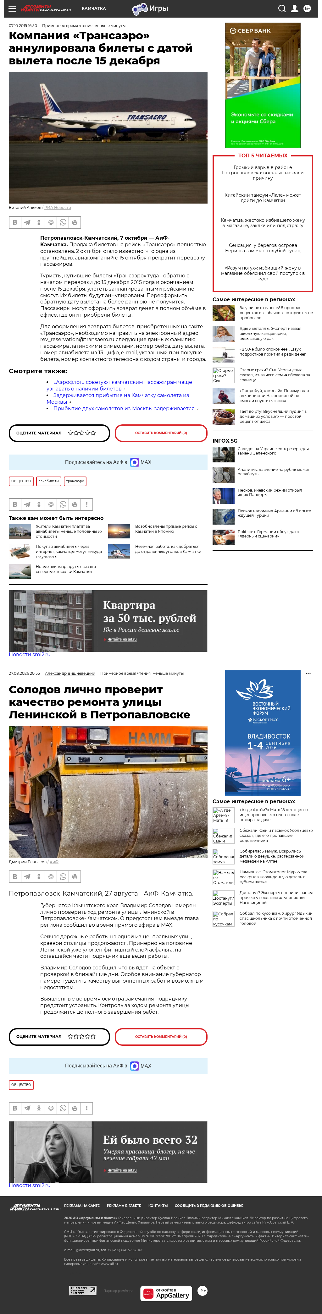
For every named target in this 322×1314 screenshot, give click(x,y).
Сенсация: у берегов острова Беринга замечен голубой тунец (263, 248)
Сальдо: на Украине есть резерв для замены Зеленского (273, 451)
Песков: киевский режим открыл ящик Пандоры (270, 492)
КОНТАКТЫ (158, 1206)
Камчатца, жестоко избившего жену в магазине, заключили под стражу (263, 223)
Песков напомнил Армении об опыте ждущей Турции (274, 513)
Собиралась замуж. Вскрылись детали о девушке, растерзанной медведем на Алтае (272, 856)
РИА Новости (57, 207)
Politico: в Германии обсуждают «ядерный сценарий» (268, 534)
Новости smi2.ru (30, 654)
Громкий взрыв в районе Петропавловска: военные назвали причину (263, 173)
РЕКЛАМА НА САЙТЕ (82, 1206)
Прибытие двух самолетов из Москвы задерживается (124, 409)
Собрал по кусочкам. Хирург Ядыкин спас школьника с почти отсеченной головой (276, 918)
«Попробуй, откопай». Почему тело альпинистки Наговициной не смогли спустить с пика (274, 395)
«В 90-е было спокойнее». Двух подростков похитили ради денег (273, 352)
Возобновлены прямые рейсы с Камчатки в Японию (166, 529)
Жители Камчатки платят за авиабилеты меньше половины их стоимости (69, 531)
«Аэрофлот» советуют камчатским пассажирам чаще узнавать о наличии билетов (119, 385)
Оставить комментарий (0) (161, 433)
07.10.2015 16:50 (23, 25)
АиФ (54, 861)
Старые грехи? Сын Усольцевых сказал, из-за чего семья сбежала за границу (275, 375)
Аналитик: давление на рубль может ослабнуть (274, 471)
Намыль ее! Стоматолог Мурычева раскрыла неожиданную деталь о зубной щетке (273, 877)
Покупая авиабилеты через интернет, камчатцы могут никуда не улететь (69, 551)
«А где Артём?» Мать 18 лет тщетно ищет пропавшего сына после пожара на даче (274, 814)
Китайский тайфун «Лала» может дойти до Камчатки (263, 198)
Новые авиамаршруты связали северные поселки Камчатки (66, 569)
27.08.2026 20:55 (24, 673)
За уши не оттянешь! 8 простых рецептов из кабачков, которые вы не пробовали (276, 312)
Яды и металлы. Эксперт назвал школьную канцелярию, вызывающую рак (271, 333)
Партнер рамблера (118, 1291)
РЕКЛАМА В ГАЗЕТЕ (124, 1206)
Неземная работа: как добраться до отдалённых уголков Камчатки (168, 549)
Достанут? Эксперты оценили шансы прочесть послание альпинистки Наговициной (276, 897)
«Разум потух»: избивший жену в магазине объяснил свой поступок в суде (263, 273)
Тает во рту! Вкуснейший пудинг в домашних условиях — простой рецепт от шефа (273, 416)
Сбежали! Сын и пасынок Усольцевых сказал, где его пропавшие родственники (276, 835)
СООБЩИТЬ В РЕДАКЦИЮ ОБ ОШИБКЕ (209, 1206)
